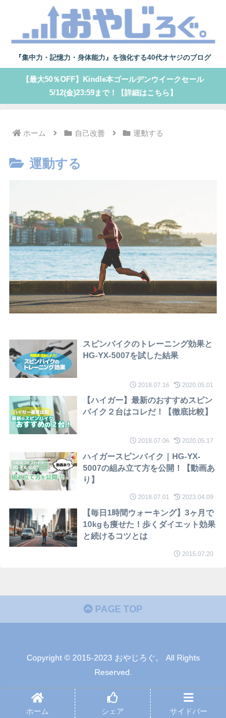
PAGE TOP (118, 609)
